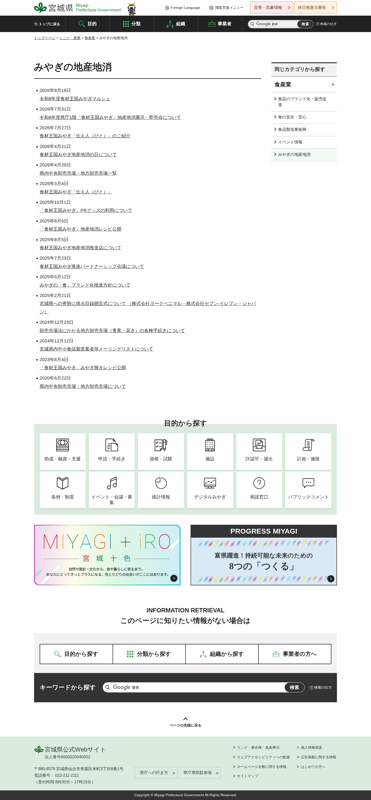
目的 (92, 23)
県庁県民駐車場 (197, 772)
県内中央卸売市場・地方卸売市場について (83, 386)
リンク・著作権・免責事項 (258, 747)
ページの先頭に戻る (185, 725)
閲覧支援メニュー (229, 8)
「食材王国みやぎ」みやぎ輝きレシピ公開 (83, 367)
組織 (180, 23)
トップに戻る (49, 24)
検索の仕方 (328, 24)
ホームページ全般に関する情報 (261, 767)
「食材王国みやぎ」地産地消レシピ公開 (80, 229)
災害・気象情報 (268, 7)
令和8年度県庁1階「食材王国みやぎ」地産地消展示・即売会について (110, 117)
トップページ (44, 38)
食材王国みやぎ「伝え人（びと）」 (76, 191)
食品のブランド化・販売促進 (302, 102)
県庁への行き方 (154, 772)
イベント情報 (290, 142)
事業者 (224, 23)
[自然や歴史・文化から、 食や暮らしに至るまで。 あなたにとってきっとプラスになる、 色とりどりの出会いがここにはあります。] (107, 571)
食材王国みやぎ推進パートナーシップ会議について (92, 266)
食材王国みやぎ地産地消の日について (78, 154)
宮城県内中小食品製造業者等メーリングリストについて (96, 349)
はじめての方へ (313, 767)
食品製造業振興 (292, 129)
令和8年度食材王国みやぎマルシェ (75, 98)
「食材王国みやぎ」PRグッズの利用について (86, 210)
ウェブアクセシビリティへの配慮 (263, 757)
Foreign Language (185, 8)
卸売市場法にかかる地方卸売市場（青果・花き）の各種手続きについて (112, 330)
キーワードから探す (68, 687)
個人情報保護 (311, 747)
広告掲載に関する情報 (318, 757)
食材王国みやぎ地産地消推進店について (80, 247)
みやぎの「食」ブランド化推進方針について (85, 285)
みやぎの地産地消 (294, 154)
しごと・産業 (70, 38)
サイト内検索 (252, 24)
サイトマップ (247, 776)
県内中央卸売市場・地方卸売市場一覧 (78, 173)
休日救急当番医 (312, 7)
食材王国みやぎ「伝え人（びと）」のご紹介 (85, 135)
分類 (136, 23)
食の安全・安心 (292, 117)
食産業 (90, 38)
